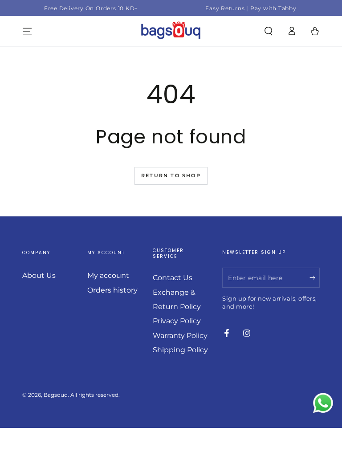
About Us (39, 275)
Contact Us (172, 277)
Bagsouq (56, 394)
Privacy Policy (177, 321)
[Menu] (27, 31)
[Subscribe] (314, 277)
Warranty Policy (180, 335)
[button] (268, 31)
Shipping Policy (180, 350)
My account (108, 275)
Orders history (112, 290)
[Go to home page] (171, 31)
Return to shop (171, 175)
